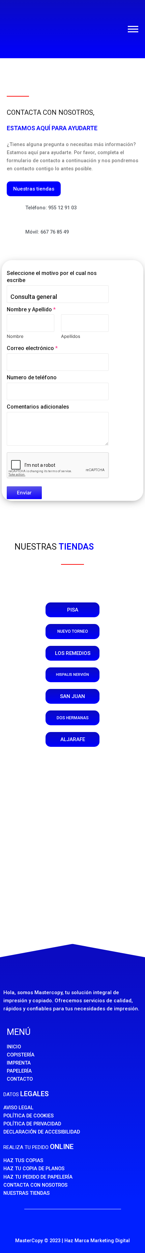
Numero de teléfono (32, 377)
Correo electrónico (32, 348)
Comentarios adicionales (38, 407)
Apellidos (70, 336)
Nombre (15, 336)
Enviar (24, 493)
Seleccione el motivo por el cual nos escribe (52, 276)
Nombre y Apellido (31, 309)
